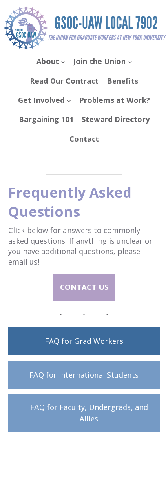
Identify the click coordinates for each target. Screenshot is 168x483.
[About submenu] (63, 62)
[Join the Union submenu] (130, 62)
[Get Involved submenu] (68, 100)
